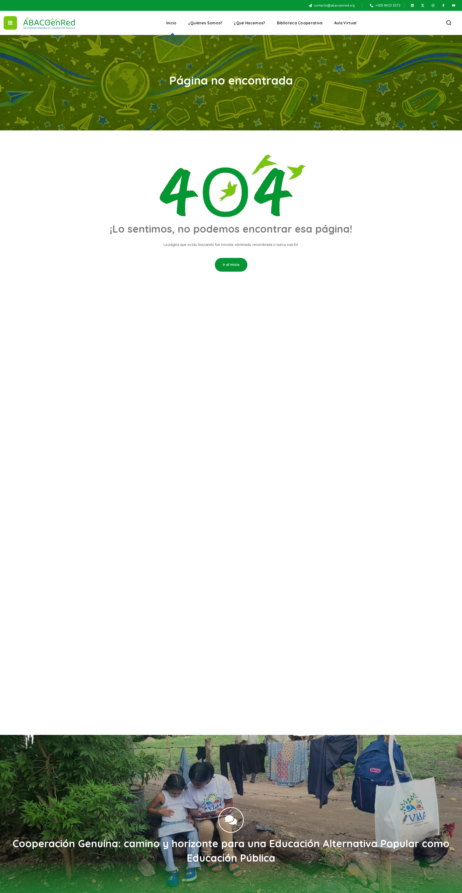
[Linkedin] (412, 5)
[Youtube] (453, 5)
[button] (448, 23)
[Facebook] (443, 5)
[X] (422, 5)
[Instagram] (433, 5)
